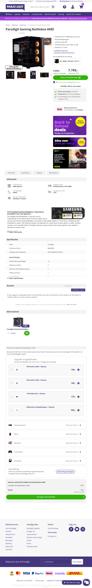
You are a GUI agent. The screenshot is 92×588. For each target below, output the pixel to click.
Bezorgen (9, 540)
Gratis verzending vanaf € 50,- (47, 1)
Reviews (39, 173)
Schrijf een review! (78, 290)
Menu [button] (10, 14)
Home (8, 25)
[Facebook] (71, 529)
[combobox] (67, 61)
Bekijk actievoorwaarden (78, 18)
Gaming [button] (61, 14)
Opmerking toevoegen (65, 472)
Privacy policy (39, 581)
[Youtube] (77, 529)
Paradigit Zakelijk (33, 528)
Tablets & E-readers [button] (73, 14)
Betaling (9, 543)
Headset (18, 461)
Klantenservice (12, 524)
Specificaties (25, 173)
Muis (16, 434)
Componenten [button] (37, 14)
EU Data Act (52, 536)
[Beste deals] (70, 142)
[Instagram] (82, 529)
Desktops (15, 25)
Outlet (29, 540)
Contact (8, 531)
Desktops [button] (26, 14)
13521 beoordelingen (69, 94)
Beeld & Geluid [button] (50, 14)
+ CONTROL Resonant (60, 51)
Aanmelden (77, 562)
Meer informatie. (72, 304)
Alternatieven (53, 173)
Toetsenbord (19, 425)
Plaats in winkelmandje (69, 77)
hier (18, 297)
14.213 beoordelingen (72, 1)
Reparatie (9, 546)
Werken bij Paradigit (34, 537)
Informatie (11, 173)
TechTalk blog (53, 528)
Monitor (17, 443)
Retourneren (10, 534)
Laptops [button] (17, 14)
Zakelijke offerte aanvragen (70, 86)
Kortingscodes (32, 546)
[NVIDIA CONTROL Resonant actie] (70, 159)
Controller (18, 452)
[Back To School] (70, 125)
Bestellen (9, 537)
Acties (29, 543)
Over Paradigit (11, 528)
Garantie (9, 549)
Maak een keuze (72, 425)
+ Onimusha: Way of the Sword (63, 53)
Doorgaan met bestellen (46, 497)
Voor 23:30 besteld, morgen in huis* (21, 1)
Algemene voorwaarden (24, 581)
